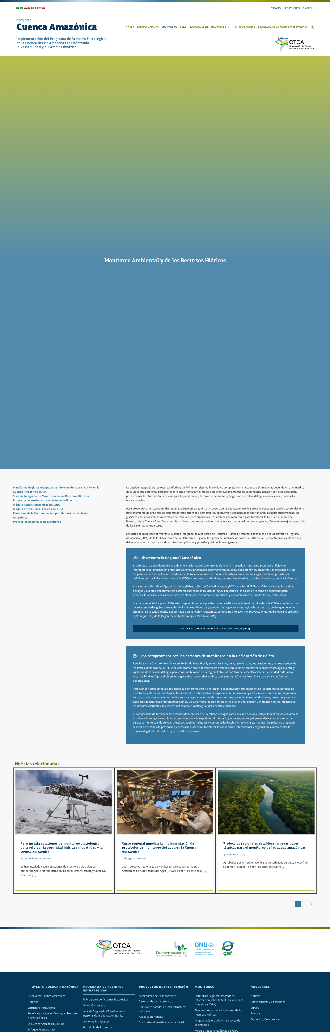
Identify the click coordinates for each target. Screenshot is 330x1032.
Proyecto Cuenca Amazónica (53, 987)
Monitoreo (205, 987)
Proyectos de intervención (163, 987)
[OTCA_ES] (294, 38)
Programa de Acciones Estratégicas (103, 989)
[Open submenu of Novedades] (229, 27)
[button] (311, 27)
